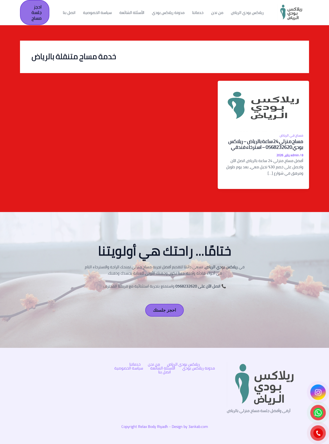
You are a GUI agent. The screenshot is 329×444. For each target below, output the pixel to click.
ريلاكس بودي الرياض (247, 12)
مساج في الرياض (291, 135)
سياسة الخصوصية (97, 12)
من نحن (217, 12)
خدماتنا (198, 12)
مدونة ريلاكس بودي (168, 12)
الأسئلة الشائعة (131, 12)
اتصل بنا (69, 12)
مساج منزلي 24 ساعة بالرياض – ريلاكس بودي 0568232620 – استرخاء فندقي (265, 144)
